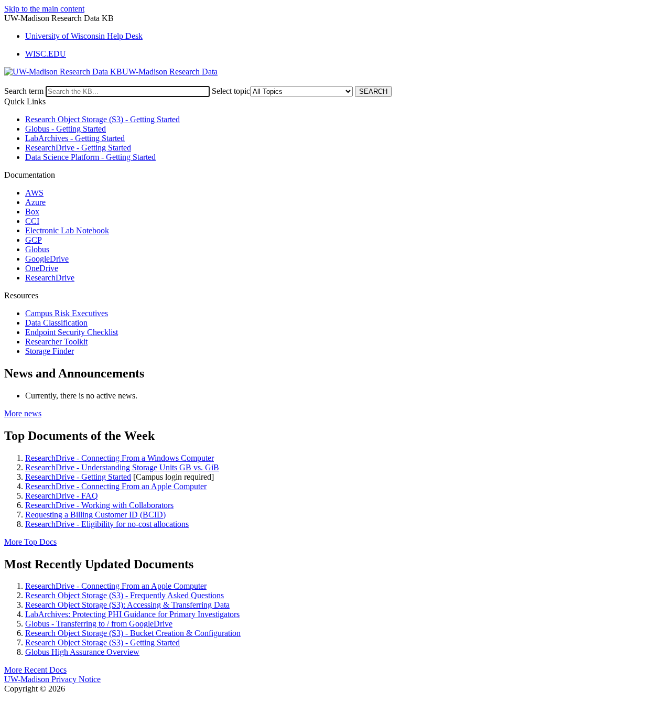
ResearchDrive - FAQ (61, 495)
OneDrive (41, 268)
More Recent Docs (35, 669)
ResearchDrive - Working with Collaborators (99, 505)
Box (32, 211)
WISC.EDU (45, 53)
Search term (24, 91)
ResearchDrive (49, 277)
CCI (32, 221)
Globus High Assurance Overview (82, 651)
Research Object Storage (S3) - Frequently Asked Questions (124, 595)
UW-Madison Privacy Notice (52, 679)
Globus (37, 249)
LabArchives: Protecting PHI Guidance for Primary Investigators (132, 614)
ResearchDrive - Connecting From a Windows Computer (119, 457)
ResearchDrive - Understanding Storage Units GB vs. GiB (122, 467)
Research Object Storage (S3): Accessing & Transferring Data (127, 604)
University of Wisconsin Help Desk (84, 35)
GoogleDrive (47, 258)
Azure (35, 202)
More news (22, 413)
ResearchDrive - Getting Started (78, 147)
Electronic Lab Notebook (67, 230)
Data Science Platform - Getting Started (90, 157)
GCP (33, 239)
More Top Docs (30, 541)
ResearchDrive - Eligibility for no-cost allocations (107, 524)
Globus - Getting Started (65, 128)
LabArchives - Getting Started (75, 138)
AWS (34, 192)
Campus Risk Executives (66, 313)
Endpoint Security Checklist (71, 332)
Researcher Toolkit (56, 341)
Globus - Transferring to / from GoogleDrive (98, 623)
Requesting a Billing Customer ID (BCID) (95, 514)
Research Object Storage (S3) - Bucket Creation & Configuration (133, 633)
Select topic (231, 91)
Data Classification (56, 322)
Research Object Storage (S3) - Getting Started (102, 119)
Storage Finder (49, 351)
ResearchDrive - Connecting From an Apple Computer (116, 486)
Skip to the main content (44, 8)
